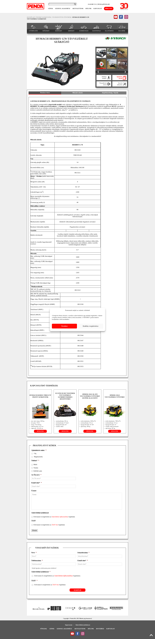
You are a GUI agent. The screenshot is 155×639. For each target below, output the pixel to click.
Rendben (64, 326)
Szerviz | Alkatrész (64, 628)
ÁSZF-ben (55, 525)
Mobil (35, 464)
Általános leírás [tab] (45, 93)
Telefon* (35, 460)
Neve (34, 552)
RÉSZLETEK (40, 431)
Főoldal (43, 628)
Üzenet (33, 491)
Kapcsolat (110, 628)
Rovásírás (100, 628)
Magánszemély (38, 457)
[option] (59, 67)
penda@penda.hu (104, 4)
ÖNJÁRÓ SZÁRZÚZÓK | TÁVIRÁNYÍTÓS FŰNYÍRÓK (53, 17)
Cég (35, 453)
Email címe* (36, 483)
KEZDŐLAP (31, 17)
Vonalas (36, 468)
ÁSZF (33, 521)
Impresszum (68, 625)
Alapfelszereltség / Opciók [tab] (110, 93)
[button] (29, 608)
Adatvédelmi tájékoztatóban (60, 517)
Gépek (51, 628)
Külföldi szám (38, 471)
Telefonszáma (37, 560)
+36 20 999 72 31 (92, 4)
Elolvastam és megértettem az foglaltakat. (54, 517)
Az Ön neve (36, 475)
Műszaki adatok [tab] (77, 93)
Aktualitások (79, 628)
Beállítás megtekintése (90, 326)
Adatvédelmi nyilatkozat (40, 513)
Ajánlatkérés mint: (38, 450)
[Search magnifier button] (75, 4)
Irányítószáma (83, 552)
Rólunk (91, 628)
